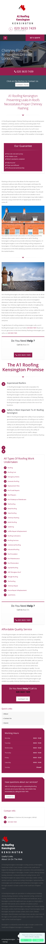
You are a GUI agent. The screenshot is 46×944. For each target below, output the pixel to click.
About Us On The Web (12, 859)
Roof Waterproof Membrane (17, 499)
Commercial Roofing (14, 545)
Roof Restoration (13, 563)
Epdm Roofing (12, 522)
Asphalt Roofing (13, 568)
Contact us (10, 797)
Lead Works (11, 595)
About (6, 714)
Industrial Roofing (13, 549)
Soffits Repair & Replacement (17, 531)
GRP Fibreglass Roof (14, 572)
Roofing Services (13, 540)
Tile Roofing (11, 581)
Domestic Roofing (13, 481)
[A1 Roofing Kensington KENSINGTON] (23, 8)
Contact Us (23, 699)
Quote (6, 723)
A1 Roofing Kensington (8, 939)
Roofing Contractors (14, 536)
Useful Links (7, 856)
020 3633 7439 (25, 28)
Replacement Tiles (14, 486)
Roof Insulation (13, 554)
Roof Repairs (12, 495)
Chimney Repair (13, 586)
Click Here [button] (36, 936)
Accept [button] (38, 940)
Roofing (10, 468)
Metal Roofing (12, 509)
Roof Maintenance (14, 558)
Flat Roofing (11, 504)
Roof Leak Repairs (14, 490)
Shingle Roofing (13, 577)
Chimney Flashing (13, 518)
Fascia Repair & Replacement (17, 590)
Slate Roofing (12, 513)
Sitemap (5, 942)
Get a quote (35, 38)
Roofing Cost (12, 472)
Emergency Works (13, 477)
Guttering (11, 527)
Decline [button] (26, 940)
